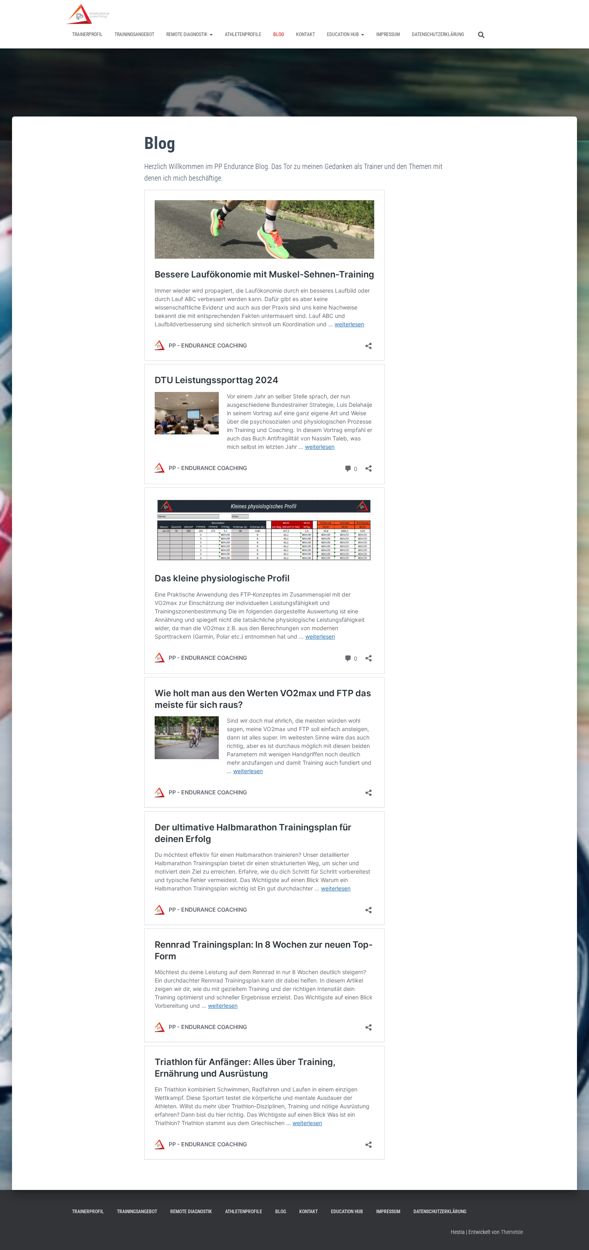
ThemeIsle (512, 1232)
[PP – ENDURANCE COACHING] (87, 14)
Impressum (388, 34)
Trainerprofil (87, 34)
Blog (278, 34)
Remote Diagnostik (187, 34)
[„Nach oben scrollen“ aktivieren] (573, 1234)
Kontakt (305, 34)
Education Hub (343, 34)
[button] (211, 34)
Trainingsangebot (134, 34)
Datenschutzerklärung (438, 34)
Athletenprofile (243, 34)
